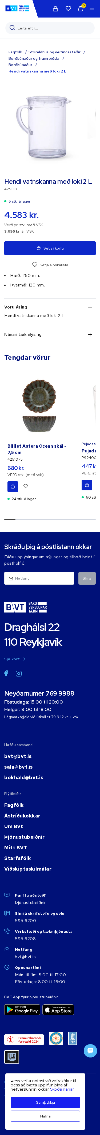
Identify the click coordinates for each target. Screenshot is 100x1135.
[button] (91, 9)
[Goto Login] (68, 8)
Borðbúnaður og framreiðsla (34, 58)
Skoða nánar (62, 1089)
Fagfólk (15, 52)
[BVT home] (17, 11)
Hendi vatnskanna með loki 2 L (37, 71)
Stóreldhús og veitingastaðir (55, 52)
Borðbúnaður (20, 64)
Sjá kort (12, 659)
